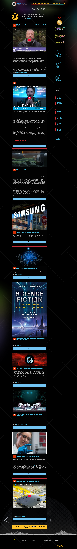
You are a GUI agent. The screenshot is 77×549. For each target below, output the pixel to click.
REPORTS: (33, 540)
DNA (56, 51)
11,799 (24, 526)
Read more (29, 75)
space (56, 41)
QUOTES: (56, 541)
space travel (24, 195)
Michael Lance (59, 125)
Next (31, 528)
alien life (20, 143)
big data (56, 65)
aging (56, 27)
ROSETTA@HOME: (23, 541)
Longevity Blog (57, 139)
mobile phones (21, 238)
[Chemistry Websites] (59, 21)
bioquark (58, 29)
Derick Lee (17, 143)
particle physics (21, 72)
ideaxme (56, 35)
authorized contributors (29, 18)
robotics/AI (23, 516)
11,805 (44, 526)
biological (57, 67)
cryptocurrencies (21, 424)
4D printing (57, 49)
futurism (22, 143)
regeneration (57, 40)
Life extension (61, 36)
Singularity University (58, 54)
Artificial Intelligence (58, 28)
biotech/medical (22, 470)
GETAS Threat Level (14, 539)
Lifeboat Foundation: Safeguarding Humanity (19, 3)
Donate (48, 3)
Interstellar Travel (63, 35)
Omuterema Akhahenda (59, 110)
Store (59, 3)
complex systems (58, 75)
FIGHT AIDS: (22, 540)
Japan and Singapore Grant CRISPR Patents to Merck (27, 457)
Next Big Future (57, 141)
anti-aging (63, 27)
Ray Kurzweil (57, 52)
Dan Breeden (59, 98)
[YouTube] (62, 546)
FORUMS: (45, 541)
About (31, 3)
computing (57, 76)
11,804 (40, 526)
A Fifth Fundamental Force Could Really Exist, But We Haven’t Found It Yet (31, 25)
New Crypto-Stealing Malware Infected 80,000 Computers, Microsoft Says (29, 414)
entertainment (21, 195)
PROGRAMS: (56, 540)
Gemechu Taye (59, 102)
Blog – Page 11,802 (38, 9)
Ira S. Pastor (59, 129)
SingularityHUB (57, 144)
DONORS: (45, 539)
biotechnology (57, 30)
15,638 (26, 528)
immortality (59, 35)
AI (57, 27)
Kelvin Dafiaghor (59, 103)
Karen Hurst (59, 104)
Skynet (56, 55)
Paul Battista (17, 72)
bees (56, 64)
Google (55, 34)
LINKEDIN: (45, 537)
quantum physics (25, 72)
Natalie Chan (59, 119)
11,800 (27, 526)
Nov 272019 (14, 25)
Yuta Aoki (58, 113)
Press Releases (63, 3)
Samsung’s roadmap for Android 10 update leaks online (28, 232)
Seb (57, 124)
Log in (24, 18)
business (56, 72)
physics (22, 274)
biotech (61, 29)
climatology (57, 74)
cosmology (57, 77)
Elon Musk (57, 53)
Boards (36, 3)
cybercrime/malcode (25, 424)
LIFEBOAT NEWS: (34, 537)
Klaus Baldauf (17, 195)
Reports (42, 3)
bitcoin (61, 30)
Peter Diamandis (58, 50)
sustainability (58, 41)
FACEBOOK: (22, 537)
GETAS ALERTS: (57, 537)
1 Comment (24, 143)
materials (20, 274)
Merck (34, 465)
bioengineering (57, 66)
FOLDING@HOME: (46, 540)
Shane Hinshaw (59, 117)
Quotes (57, 3)
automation (57, 63)
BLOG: (33, 539)
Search (64, 16)
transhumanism (58, 42)
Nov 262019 (14, 83)
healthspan (61, 34)
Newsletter (53, 3)
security (20, 382)
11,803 (37, 526)
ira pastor (57, 36)
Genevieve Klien (17, 470)
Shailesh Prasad (59, 99)
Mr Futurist (57, 140)
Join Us (50, 3)
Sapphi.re (26, 545)
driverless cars (57, 84)
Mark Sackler (17, 345)
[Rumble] (64, 546)
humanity (64, 34)
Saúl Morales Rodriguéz (59, 94)
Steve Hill (58, 122)
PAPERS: (33, 541)
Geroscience (57, 138)
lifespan (56, 37)
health (57, 34)
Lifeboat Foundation (17, 545)
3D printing (57, 48)
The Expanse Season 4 (21, 83)
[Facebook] (57, 546)
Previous (17, 526)
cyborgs (56, 82)
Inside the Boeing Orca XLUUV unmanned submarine (27, 481)
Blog (33, 3)
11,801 (30, 526)
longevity (59, 37)
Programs (39, 3)
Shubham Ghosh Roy (60, 96)
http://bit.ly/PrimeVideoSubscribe (24, 117)
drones (56, 85)
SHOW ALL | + (56, 131)
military (21, 516)
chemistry (57, 73)
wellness (62, 42)
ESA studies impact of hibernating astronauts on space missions (30, 170)
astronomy (57, 61)
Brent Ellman (59, 123)
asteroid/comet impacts (59, 60)
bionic (56, 68)
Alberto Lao (58, 116)
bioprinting (57, 69)
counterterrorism (58, 78)
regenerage (62, 38)
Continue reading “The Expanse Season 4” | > (20, 140)
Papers (45, 3)
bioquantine (61, 28)
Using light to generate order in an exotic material (27, 268)
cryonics (56, 79)
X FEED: (22, 539)
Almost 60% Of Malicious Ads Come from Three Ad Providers (29, 368)
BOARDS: (56, 539)
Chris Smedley (59, 130)
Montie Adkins (59, 128)
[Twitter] (59, 546)
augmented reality (58, 62)
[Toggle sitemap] (62, 1)
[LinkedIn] (61, 546)
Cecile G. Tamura (59, 112)
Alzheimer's (59, 27)
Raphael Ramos (59, 118)
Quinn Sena (17, 238)
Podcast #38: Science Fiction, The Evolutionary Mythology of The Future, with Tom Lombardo (30, 339)
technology (62, 41)
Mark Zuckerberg (58, 56)
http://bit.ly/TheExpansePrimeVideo (19, 116)
